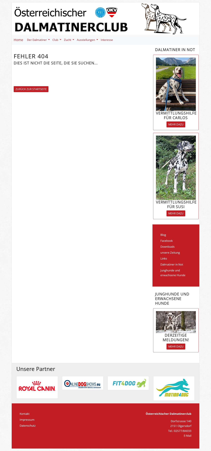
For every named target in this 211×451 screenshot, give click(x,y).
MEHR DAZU (175, 124)
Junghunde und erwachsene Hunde (172, 272)
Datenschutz (28, 425)
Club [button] (55, 40)
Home (18, 40)
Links (163, 258)
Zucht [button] (68, 40)
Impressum (27, 420)
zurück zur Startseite (31, 89)
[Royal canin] (37, 387)
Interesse (107, 40)
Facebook (166, 241)
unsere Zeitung (170, 252)
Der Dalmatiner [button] (37, 40)
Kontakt (25, 414)
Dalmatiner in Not (171, 264)
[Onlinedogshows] (83, 383)
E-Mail (187, 435)
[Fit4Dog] (128, 383)
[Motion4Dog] (174, 388)
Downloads (167, 246)
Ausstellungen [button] (86, 40)
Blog (163, 235)
